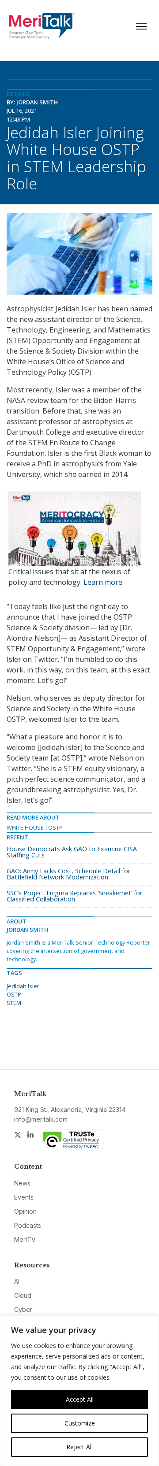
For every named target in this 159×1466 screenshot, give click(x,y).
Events (24, 1197)
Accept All (80, 1399)
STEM (14, 1003)
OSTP (55, 827)
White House (25, 827)
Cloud (22, 1295)
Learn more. (103, 582)
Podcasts (27, 1225)
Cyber (23, 1309)
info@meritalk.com (41, 1119)
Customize (79, 1423)
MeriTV (25, 1239)
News (22, 1183)
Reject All (79, 1447)
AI (16, 1281)
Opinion (25, 1211)
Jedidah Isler (23, 986)
